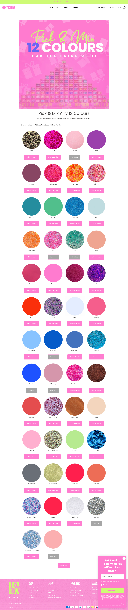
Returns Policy (74, 593)
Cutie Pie (75, 517)
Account (111, 7)
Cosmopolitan (31, 517)
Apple (53, 217)
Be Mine (31, 284)
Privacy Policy (74, 588)
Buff (96, 417)
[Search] (120, 7)
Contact (75, 7)
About (66, 7)
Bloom (96, 317)
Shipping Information (76, 595)
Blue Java (53, 350)
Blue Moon (74, 350)
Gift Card (31, 598)
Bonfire (31, 417)
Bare (96, 250)
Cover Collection (34, 590)
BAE (53, 250)
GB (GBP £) (101, 7)
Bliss (74, 317)
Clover (75, 450)
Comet (96, 450)
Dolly (53, 550)
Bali (75, 250)
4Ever (75, 150)
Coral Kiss (74, 484)
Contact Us (51, 595)
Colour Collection (34, 588)
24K (31, 150)
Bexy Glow (16, 608)
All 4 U (96, 184)
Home (51, 7)
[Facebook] (9, 597)
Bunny (32, 450)
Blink (53, 317)
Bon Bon (96, 384)
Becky (53, 284)
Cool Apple (53, 484)
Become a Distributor (54, 598)
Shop (58, 7)
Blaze (31, 317)
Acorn (32, 184)
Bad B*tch (31, 250)
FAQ (49, 593)
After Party (75, 184)
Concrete (31, 484)
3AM (53, 150)
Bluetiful (31, 384)
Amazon (31, 217)
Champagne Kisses (53, 450)
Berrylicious (96, 284)
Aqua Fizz (75, 217)
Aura (96, 217)
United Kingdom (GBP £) (16, 603)
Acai (96, 150)
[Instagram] (14, 597)
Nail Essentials (33, 593)
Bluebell (96, 350)
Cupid (53, 517)
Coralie (96, 484)
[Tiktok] (18, 597)
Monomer (32, 595)
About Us (51, 590)
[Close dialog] (124, 558)
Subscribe (112, 591)
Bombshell (74, 384)
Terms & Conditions (76, 590)
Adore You (53, 184)
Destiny (96, 517)
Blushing (53, 384)
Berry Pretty (75, 284)
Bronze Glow (75, 417)
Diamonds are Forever (31, 550)
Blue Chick (31, 350)
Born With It (53, 417)
